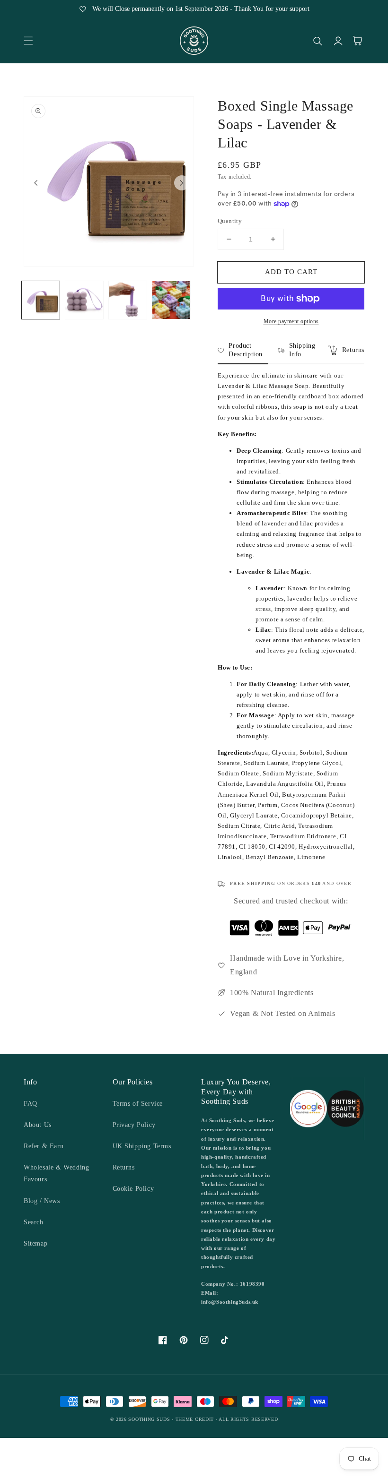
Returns (124, 1167)
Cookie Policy (133, 1188)
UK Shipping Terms (142, 1146)
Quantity (230, 220)
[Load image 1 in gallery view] (40, 300)
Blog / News (42, 1200)
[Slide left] (36, 182)
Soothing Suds (149, 1419)
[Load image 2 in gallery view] (84, 300)
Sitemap (35, 1243)
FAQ (30, 1103)
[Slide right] (181, 182)
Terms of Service (138, 1103)
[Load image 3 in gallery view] (127, 300)
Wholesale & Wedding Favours (56, 1173)
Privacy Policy (134, 1124)
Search (34, 1222)
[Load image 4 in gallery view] (171, 300)
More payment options (291, 321)
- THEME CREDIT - (195, 1419)
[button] (28, 40)
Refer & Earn (43, 1146)
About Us (38, 1124)
